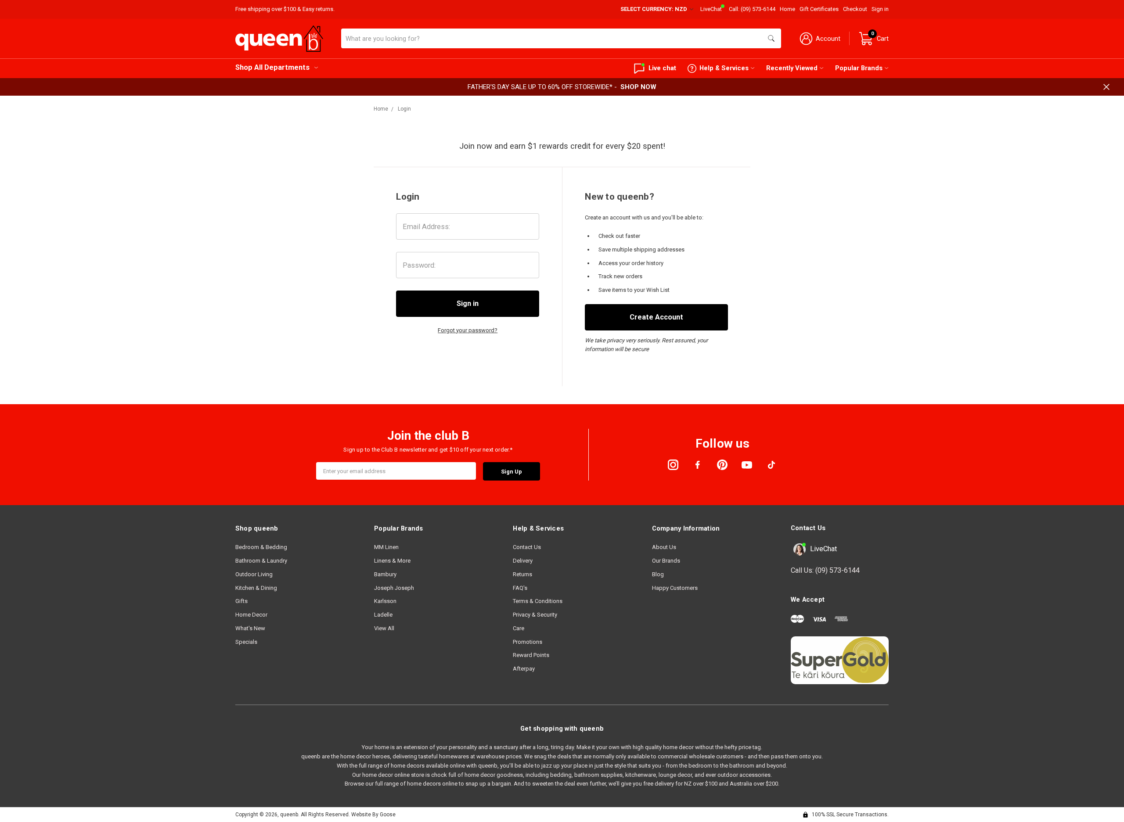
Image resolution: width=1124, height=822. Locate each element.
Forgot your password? (467, 330)
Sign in (880, 9)
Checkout (855, 9)
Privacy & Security (535, 614)
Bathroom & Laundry (261, 560)
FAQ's (520, 588)
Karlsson (385, 601)
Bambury (385, 574)
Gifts (241, 601)
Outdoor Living (254, 574)
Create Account (656, 317)
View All (384, 628)
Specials (246, 642)
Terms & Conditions (537, 601)
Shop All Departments (272, 67)
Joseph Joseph (394, 588)
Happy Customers (675, 588)
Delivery (523, 560)
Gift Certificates (819, 9)
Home (787, 9)
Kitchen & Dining (256, 588)
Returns (522, 574)
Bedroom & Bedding (261, 547)
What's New (250, 628)
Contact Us (527, 547)
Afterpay (524, 668)
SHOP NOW (638, 87)
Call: (752, 9)
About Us (664, 547)
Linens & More (392, 560)
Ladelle (383, 614)
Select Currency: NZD (654, 9)
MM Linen (386, 547)
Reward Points (531, 655)
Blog (658, 574)
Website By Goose (373, 814)
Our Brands (666, 560)
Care (518, 628)
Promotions (527, 642)
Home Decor (251, 614)
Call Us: (825, 570)
